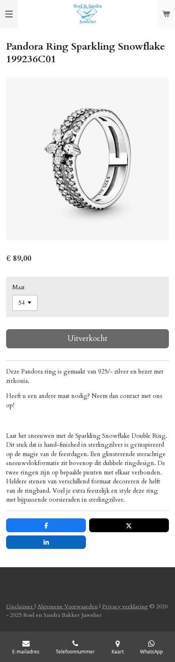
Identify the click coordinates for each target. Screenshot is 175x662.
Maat (18, 287)
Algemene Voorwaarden (67, 606)
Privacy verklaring (125, 606)
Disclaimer (20, 606)
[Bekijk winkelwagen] (166, 14)
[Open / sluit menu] (9, 14)
